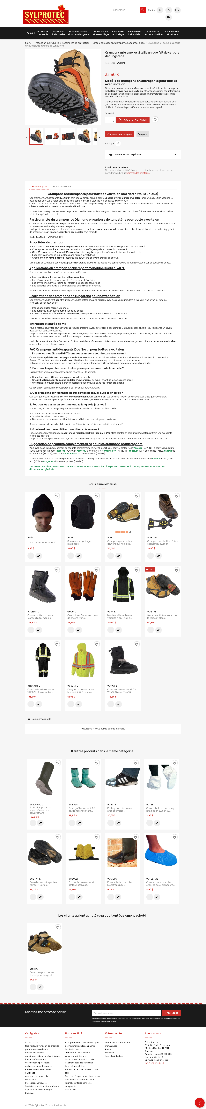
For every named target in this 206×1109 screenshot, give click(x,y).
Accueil (31, 32)
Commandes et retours (172, 33)
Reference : (110, 63)
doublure (133, 450)
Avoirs (108, 1049)
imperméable (70, 453)
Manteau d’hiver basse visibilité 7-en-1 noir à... (119, 617)
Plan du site (70, 1089)
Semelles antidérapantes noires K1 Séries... (43, 884)
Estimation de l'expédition (143, 154)
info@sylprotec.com (154, 1062)
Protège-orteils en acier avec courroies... (120, 809)
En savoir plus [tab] (39, 186)
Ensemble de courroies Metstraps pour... (119, 884)
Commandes (111, 1046)
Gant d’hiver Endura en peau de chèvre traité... (82, 617)
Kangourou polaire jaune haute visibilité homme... (80, 691)
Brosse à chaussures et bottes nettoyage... (81, 884)
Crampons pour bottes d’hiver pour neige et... (119, 542)
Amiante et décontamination (153, 33)
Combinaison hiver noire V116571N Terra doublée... (41, 691)
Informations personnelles (117, 1042)
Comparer (143, 134)
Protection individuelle (58, 33)
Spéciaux (29, 1093)
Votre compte (113, 1033)
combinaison (109, 450)
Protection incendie (43, 33)
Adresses (109, 1052)
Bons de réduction (114, 1056)
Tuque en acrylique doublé (41, 542)
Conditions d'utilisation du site (79, 1059)
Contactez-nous (73, 1049)
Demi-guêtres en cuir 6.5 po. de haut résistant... (82, 809)
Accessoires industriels (134, 33)
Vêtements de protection (37, 1062)
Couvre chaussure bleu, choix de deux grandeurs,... (160, 884)
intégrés (60, 450)
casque (168, 450)
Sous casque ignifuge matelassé (79, 542)
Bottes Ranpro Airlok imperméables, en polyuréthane (41, 810)
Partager (118, 143)
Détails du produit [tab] (61, 186)
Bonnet (156, 458)
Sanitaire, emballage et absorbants (42, 1086)
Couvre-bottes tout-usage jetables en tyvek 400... (160, 809)
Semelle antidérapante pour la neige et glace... (162, 617)
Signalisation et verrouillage (101, 33)
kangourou (49, 461)
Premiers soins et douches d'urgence (78, 33)
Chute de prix (31, 1042)
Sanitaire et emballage (118, 33)
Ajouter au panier (133, 119)
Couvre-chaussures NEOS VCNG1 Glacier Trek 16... (121, 691)
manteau (81, 450)
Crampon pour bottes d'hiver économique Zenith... (162, 542)
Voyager (137, 448)
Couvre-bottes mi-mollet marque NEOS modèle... (40, 617)
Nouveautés (31, 1079)
